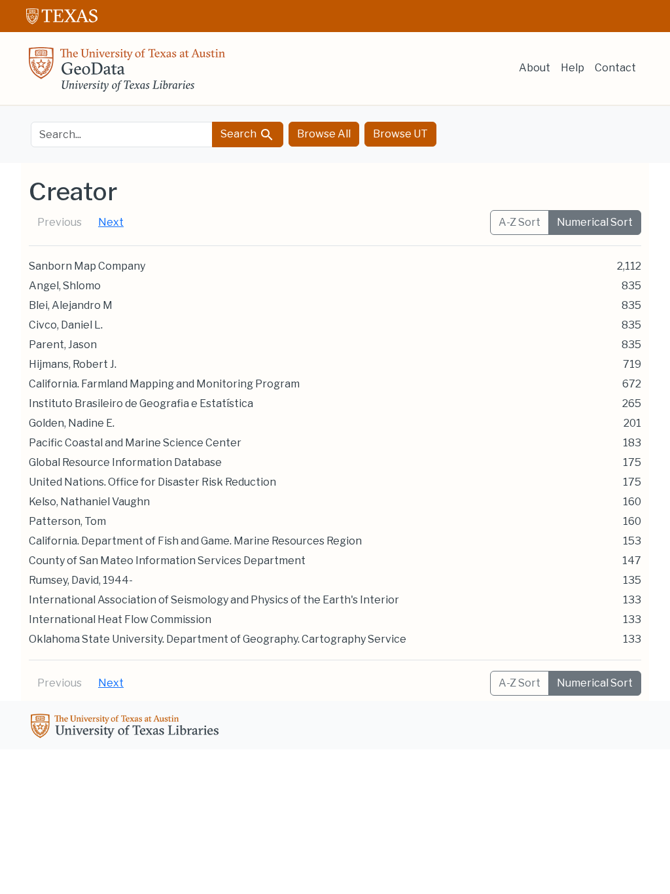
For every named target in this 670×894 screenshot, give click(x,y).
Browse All (324, 134)
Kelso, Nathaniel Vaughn (89, 501)
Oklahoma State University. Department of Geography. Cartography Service (217, 639)
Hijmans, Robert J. (72, 364)
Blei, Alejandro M (71, 305)
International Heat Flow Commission (120, 619)
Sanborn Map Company (87, 266)
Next (111, 222)
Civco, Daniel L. (66, 325)
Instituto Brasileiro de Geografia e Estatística (141, 403)
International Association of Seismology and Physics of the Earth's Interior (214, 600)
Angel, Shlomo (65, 285)
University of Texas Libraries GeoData (127, 73)
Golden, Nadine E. (72, 423)
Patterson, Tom (67, 521)
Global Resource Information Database (125, 462)
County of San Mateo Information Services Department (167, 560)
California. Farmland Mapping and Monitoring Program (164, 384)
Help (572, 68)
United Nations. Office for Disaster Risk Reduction (152, 482)
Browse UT (400, 134)
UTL (127, 727)
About (534, 68)
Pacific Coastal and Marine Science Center (135, 443)
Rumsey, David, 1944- (81, 580)
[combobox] (121, 134)
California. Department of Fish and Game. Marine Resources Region (195, 541)
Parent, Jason (63, 344)
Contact (615, 68)
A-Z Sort (519, 222)
